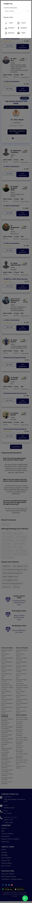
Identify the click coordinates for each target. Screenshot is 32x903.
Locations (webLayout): (10, 7)
